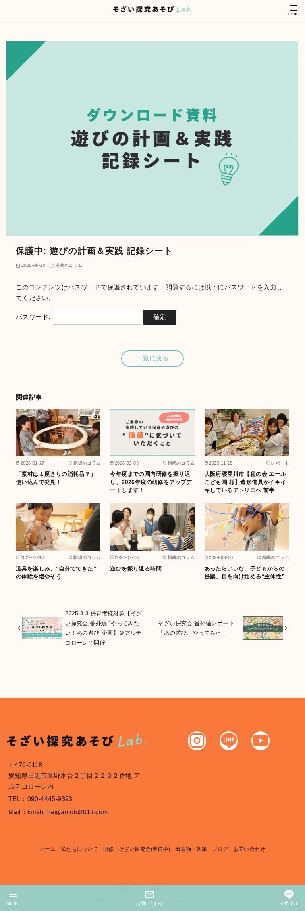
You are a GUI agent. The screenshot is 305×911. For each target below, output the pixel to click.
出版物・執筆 (191, 849)
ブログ (220, 849)
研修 (108, 849)
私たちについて (79, 849)
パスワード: (34, 317)
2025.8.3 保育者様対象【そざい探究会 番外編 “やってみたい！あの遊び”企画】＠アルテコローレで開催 (103, 627)
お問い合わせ (249, 849)
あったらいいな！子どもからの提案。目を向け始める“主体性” (245, 572)
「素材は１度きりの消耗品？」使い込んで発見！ (56, 478)
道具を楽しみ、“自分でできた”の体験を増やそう (56, 572)
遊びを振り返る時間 (136, 568)
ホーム (48, 849)
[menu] (293, 9)
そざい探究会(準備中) (144, 849)
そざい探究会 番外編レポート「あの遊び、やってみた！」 (196, 628)
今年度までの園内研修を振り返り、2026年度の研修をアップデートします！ (151, 482)
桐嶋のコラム (68, 265)
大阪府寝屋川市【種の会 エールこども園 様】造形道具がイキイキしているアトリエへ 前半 (245, 482)
